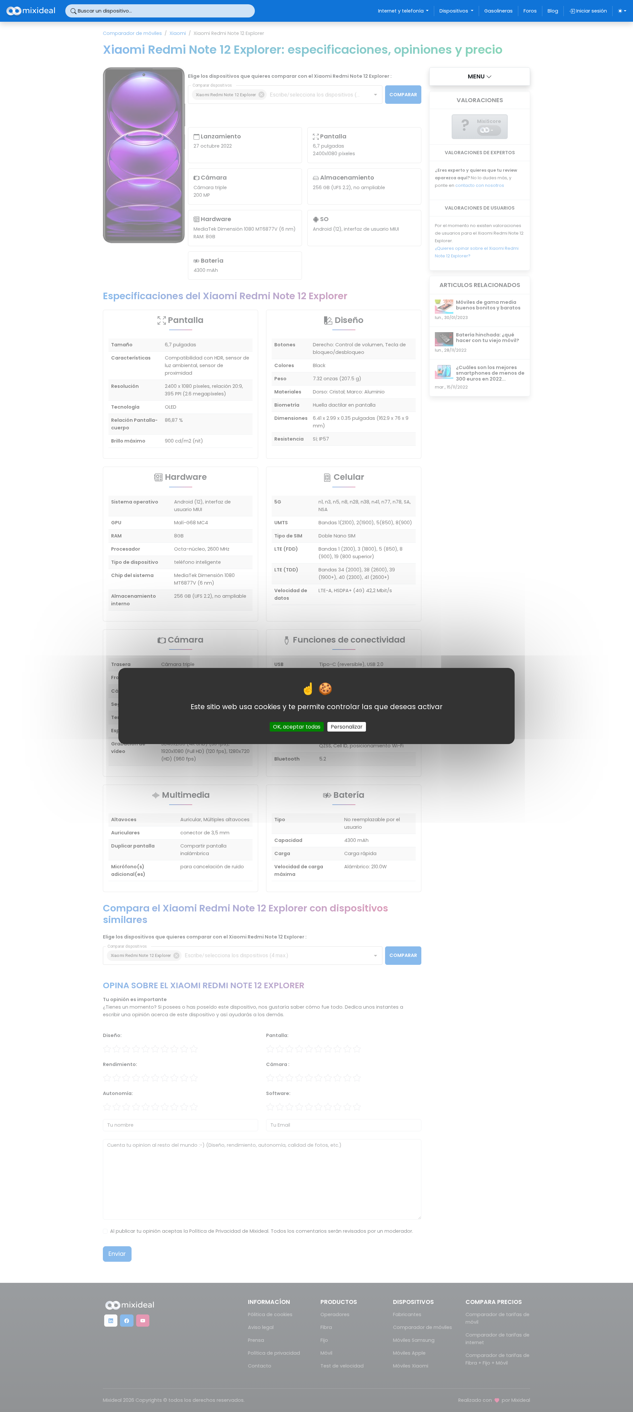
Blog (553, 11)
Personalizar (347, 727)
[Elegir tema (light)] (622, 11)
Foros (530, 11)
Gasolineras (498, 11)
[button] (479, 76)
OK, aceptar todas (296, 727)
